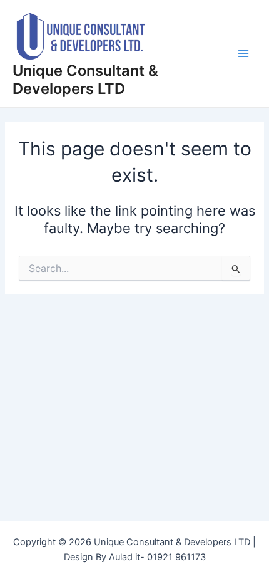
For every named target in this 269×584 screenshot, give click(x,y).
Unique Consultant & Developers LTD (85, 79)
